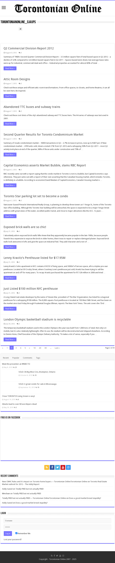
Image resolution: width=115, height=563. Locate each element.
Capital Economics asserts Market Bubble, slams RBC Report (45, 165)
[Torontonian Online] (57, 7)
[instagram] (68, 467)
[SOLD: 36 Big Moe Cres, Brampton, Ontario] (9, 376)
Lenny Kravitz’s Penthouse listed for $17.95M (34, 258)
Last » (57, 348)
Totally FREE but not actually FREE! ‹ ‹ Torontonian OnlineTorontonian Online (34, 498)
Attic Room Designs (17, 79)
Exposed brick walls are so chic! (25, 227)
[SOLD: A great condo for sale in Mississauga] (9, 388)
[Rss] (46, 467)
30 (45, 348)
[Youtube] (62, 467)
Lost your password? (13, 539)
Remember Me (23, 533)
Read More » (10, 68)
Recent (6, 358)
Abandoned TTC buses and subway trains (32, 107)
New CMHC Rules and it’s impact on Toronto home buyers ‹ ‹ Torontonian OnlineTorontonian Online (44, 481)
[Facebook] (52, 467)
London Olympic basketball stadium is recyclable (37, 319)
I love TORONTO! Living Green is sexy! (18, 396)
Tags (38, 358)
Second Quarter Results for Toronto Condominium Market (43, 134)
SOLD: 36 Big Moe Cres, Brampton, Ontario (37, 372)
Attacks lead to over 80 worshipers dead (19, 404)
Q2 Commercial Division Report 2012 (29, 48)
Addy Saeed (7, 489)
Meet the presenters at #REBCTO (16, 364)
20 (40, 348)
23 (16, 367)
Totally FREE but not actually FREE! (30, 489)
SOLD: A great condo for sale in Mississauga (37, 384)
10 (34, 348)
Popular (15, 358)
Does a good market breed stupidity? (85, 498)
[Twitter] (57, 467)
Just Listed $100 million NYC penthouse (31, 288)
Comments (27, 358)
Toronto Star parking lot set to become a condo (36, 196)
